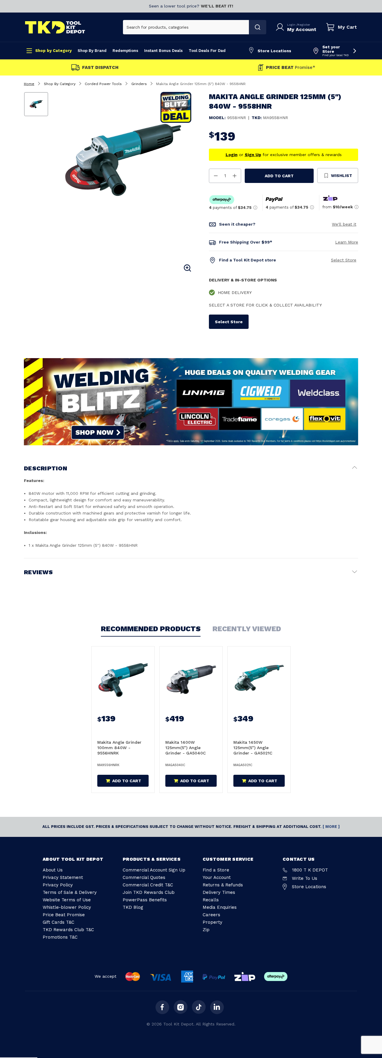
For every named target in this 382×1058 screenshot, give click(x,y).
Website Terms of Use (67, 900)
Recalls (211, 900)
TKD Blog (133, 907)
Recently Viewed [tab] (246, 629)
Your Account (217, 877)
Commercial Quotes (144, 877)
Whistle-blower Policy (67, 907)
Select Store (343, 260)
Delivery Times (219, 892)
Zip (206, 929)
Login (291, 24)
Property (212, 922)
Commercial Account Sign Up (154, 870)
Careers (211, 914)
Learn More (346, 242)
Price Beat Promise (64, 914)
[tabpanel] (123, 160)
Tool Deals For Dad (207, 50)
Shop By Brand (92, 50)
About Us (53, 870)
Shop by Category (53, 50)
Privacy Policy (58, 885)
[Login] (281, 27)
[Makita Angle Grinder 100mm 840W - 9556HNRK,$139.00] (123, 678)
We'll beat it (344, 224)
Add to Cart (279, 175)
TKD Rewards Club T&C (68, 929)
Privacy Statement (63, 877)
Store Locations (274, 51)
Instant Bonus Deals (163, 50)
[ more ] (331, 826)
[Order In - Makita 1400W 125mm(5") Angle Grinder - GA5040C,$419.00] (191, 678)
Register (304, 24)
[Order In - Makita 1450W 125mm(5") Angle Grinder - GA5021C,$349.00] (259, 678)
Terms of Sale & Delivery (70, 892)
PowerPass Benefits (145, 900)
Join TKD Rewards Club (149, 892)
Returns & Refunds (223, 885)
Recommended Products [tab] (151, 629)
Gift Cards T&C (58, 922)
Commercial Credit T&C (148, 885)
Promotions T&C (60, 937)
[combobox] (186, 27)
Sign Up (253, 154)
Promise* (290, 67)
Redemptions (125, 50)
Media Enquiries (220, 907)
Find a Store (216, 870)
